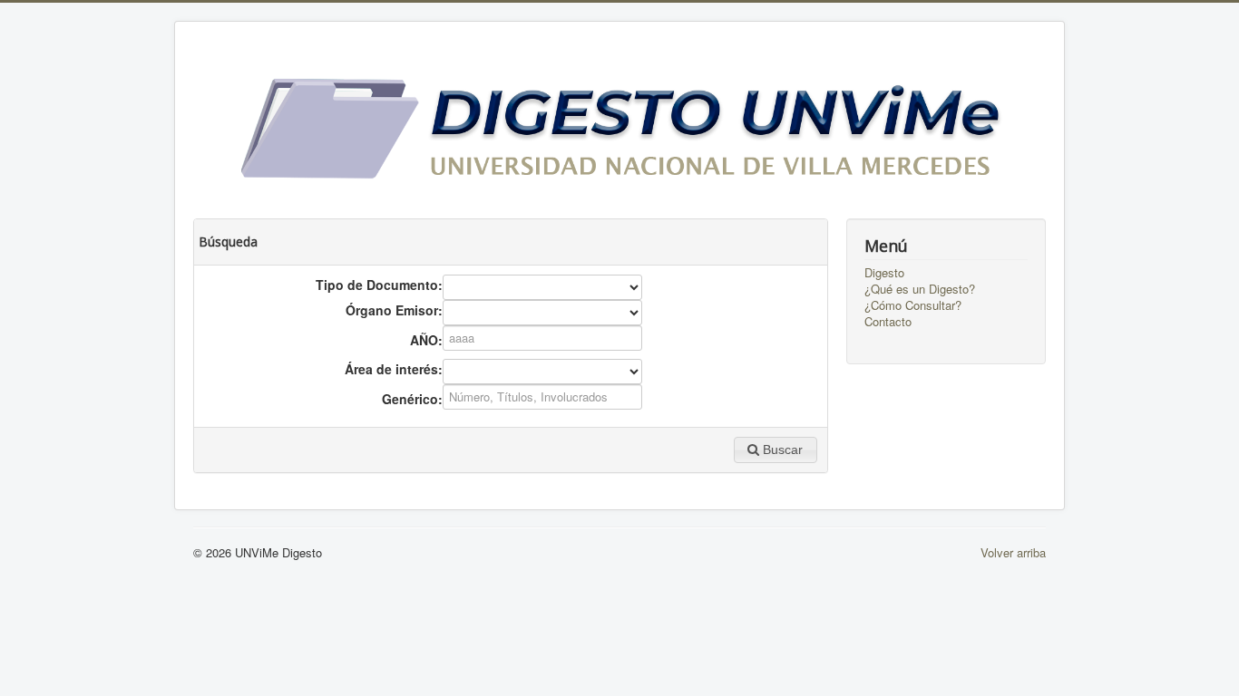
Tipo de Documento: (379, 284)
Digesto (884, 273)
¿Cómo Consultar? (912, 305)
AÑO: (426, 340)
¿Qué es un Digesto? (919, 289)
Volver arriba (1013, 552)
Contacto (888, 322)
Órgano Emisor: (394, 310)
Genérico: (412, 399)
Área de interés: (394, 369)
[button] (775, 450)
